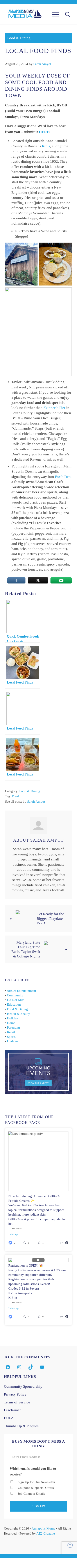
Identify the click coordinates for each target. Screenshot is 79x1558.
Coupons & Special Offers (36, 1487)
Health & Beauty (18, 1013)
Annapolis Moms (43, 1528)
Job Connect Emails (31, 1493)
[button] (29, 1243)
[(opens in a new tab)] (66, 1242)
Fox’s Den (63, 477)
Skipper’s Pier (54, 408)
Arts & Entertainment (21, 990)
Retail (11, 1032)
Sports (11, 1036)
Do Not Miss (15, 1000)
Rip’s (46, 146)
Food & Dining (19, 38)
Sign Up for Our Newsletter (36, 1482)
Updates (12, 1041)
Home (11, 1023)
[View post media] (38, 1161)
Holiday (12, 1018)
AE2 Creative (45, 1533)
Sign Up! (38, 1506)
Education (14, 1004)
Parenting (13, 1027)
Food (15, 796)
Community (15, 995)
